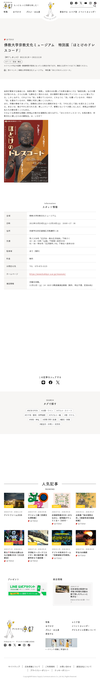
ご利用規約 (50, 666)
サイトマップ (14, 666)
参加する (64, 12)
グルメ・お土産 (33, 12)
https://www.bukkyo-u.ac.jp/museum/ (47, 274)
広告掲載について (32, 666)
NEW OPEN (33, 410)
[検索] (94, 6)
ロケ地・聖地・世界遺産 (35, 415)
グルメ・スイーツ (65, 410)
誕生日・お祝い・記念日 (50, 424)
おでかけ (17, 12)
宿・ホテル (70, 415)
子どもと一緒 (55, 415)
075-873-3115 (41, 266)
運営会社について (84, 666)
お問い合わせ (65, 666)
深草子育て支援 (50, 419)
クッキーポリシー (62, 670)
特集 (6, 12)
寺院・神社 (34, 419)
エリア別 (73, 12)
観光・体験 (65, 419)
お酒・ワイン (47, 410)
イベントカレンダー (87, 12)
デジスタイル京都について (84, 630)
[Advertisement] (50, 32)
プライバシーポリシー (40, 670)
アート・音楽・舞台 (13, 61)
